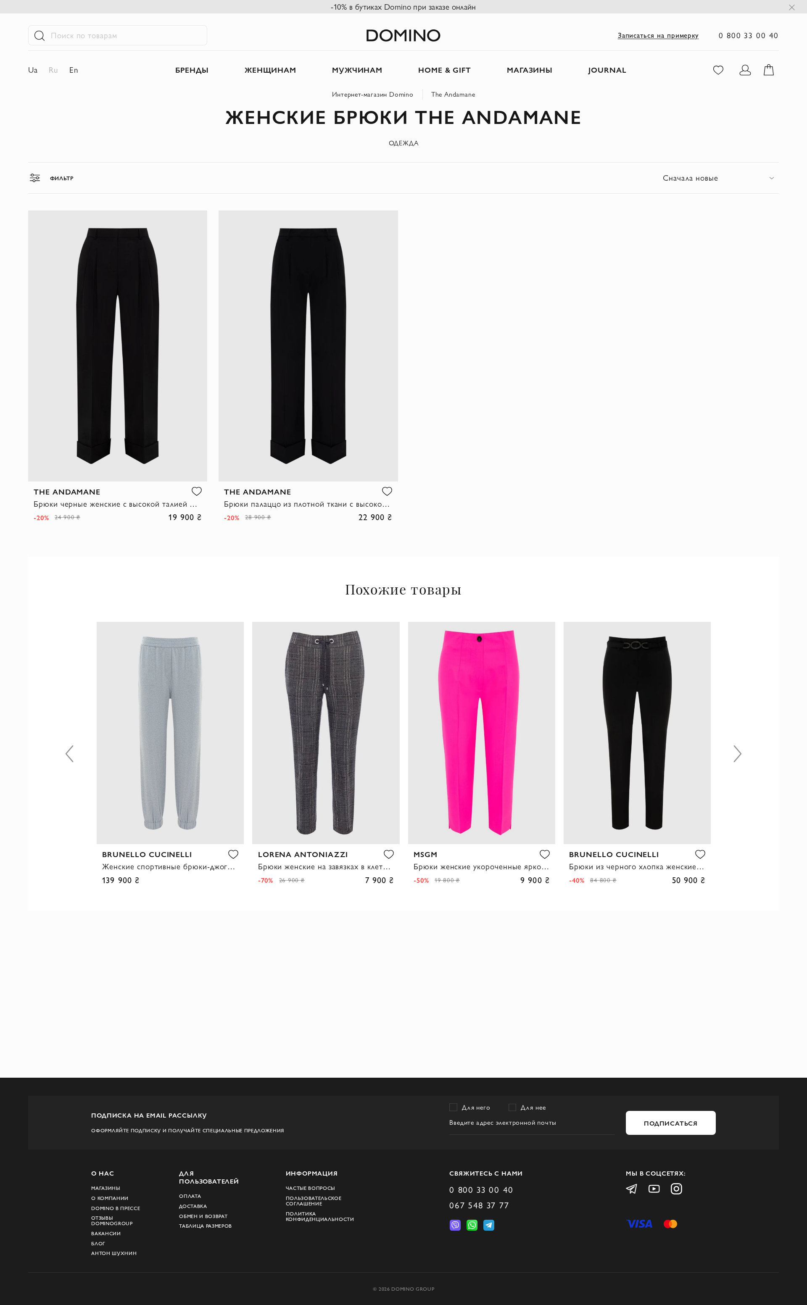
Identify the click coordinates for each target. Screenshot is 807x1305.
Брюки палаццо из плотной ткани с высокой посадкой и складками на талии (308, 504)
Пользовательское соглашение (314, 1200)
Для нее (533, 1107)
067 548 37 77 (479, 1205)
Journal (607, 69)
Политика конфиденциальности (320, 1216)
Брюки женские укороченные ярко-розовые (482, 866)
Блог (98, 1243)
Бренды (192, 69)
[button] (197, 491)
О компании (110, 1198)
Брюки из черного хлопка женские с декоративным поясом (637, 866)
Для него (476, 1107)
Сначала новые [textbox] (690, 178)
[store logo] (403, 35)
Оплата (190, 1196)
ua (33, 70)
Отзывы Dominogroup (111, 1220)
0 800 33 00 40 (749, 35)
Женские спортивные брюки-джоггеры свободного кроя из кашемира (170, 866)
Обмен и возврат (203, 1216)
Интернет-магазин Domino (373, 94)
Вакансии (106, 1233)
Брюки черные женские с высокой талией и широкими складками (118, 504)
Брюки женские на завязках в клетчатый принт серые (326, 866)
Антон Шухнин (114, 1253)
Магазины (105, 1188)
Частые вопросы (310, 1188)
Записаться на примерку (658, 35)
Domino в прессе (115, 1208)
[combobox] (721, 177)
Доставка (193, 1206)
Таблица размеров (205, 1226)
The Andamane (453, 94)
